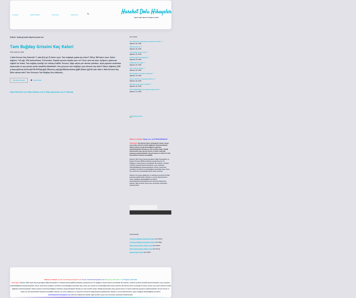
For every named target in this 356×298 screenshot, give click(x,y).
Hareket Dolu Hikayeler (146, 12)
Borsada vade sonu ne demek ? (140, 84)
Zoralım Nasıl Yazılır (136, 252)
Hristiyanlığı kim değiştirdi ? (139, 57)
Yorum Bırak (37, 80)
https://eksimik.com (18, 92)
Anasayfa (15, 15)
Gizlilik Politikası (35, 15)
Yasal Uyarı (55, 15)
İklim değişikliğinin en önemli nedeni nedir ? (145, 89)
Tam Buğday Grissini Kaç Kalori (42, 46)
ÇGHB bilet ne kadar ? (137, 63)
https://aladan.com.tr (36, 92)
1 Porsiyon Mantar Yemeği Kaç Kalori (142, 239)
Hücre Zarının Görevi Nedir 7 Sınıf (141, 245)
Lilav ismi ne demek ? (137, 68)
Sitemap (69, 92)
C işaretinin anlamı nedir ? (139, 52)
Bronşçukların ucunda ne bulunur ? (142, 73)
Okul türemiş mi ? (136, 47)
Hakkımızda (74, 15)
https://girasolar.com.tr (55, 92)
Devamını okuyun (20, 80)
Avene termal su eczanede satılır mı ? (142, 79)
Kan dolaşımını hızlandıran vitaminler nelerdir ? (146, 41)
